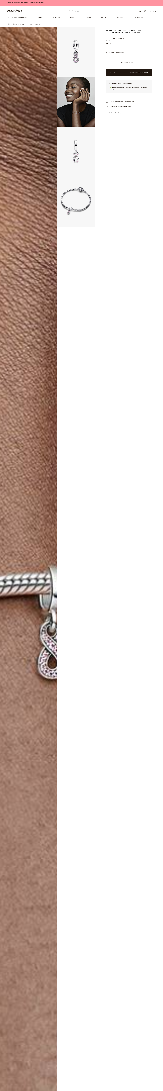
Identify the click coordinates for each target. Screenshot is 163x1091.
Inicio (9, 24)
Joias (155, 17)
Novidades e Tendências (17, 17)
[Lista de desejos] (139, 11)
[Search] (69, 11)
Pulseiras (56, 17)
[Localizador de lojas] (144, 11)
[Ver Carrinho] (154, 11)
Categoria (23, 24)
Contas (40, 17)
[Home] (15, 11)
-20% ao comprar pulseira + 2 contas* (21, 2)
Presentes (121, 17)
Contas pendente (34, 24)
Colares (88, 17)
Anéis (72, 17)
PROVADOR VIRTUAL (128, 62)
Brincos (104, 17)
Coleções (139, 17)
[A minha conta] (149, 11)
